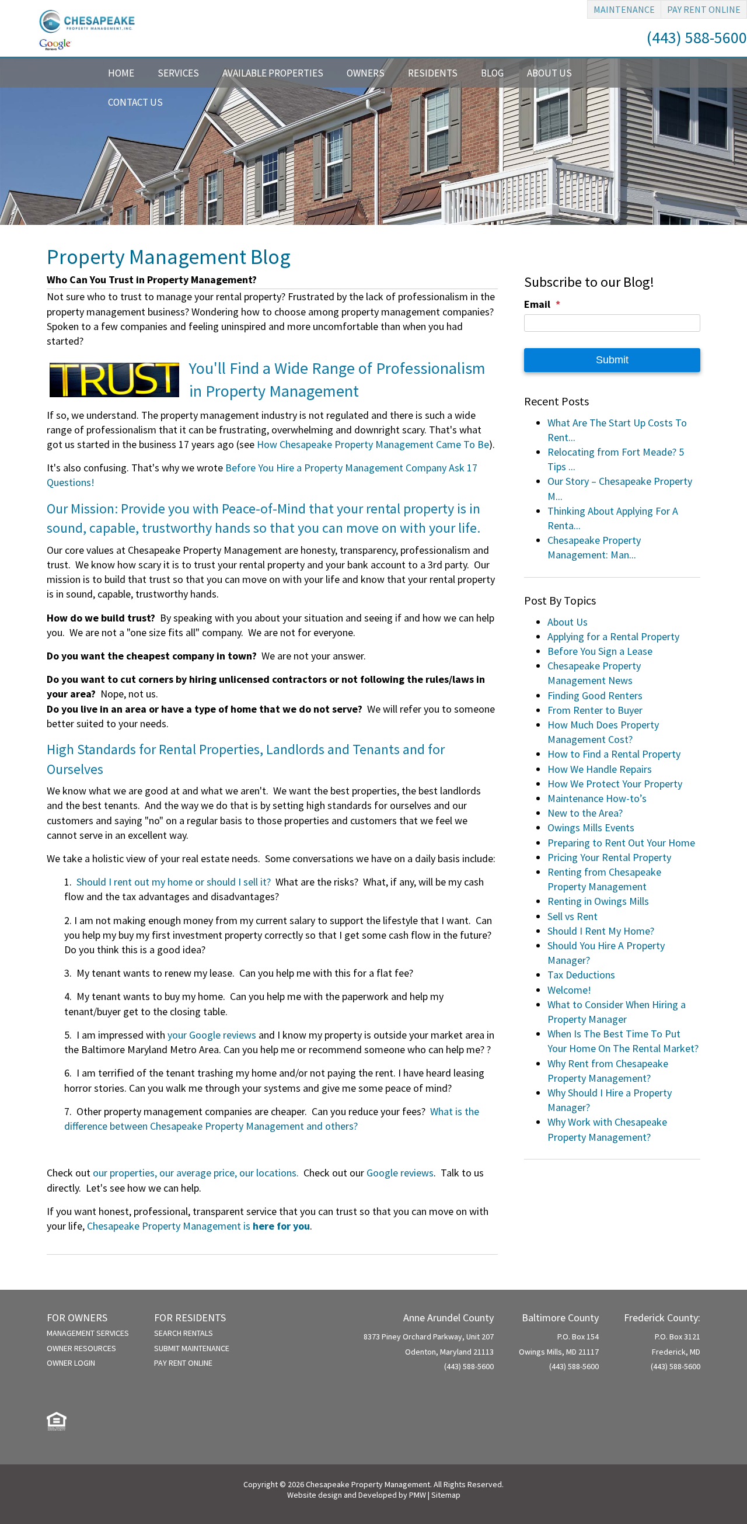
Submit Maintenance (191, 1348)
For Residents (190, 1317)
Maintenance (624, 9)
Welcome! (569, 990)
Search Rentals (183, 1333)
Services (178, 73)
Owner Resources (81, 1348)
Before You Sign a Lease (599, 651)
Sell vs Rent (572, 916)
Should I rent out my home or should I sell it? (173, 881)
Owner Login (71, 1363)
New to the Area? (585, 813)
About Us (549, 73)
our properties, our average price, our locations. (196, 1172)
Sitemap (445, 1495)
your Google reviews (211, 1035)
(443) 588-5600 (697, 37)
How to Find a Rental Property (613, 754)
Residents (433, 73)
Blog (492, 73)
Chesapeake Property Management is (198, 1226)
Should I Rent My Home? (600, 931)
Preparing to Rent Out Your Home (621, 842)
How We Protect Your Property (614, 783)
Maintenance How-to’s (597, 798)
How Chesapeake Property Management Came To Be (373, 444)
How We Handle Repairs (599, 769)
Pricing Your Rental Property (609, 857)
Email (537, 304)
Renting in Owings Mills (598, 901)
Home (121, 73)
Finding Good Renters (595, 695)
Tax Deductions (581, 974)
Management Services (88, 1333)
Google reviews (400, 1172)
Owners (366, 73)
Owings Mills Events (590, 827)
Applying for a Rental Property (613, 636)
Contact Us (135, 102)
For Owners (77, 1317)
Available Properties (272, 73)
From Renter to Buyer (595, 710)
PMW (417, 1495)
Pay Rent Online (704, 9)
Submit (612, 360)
